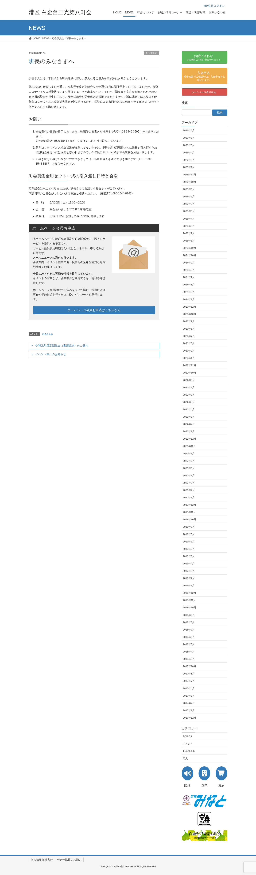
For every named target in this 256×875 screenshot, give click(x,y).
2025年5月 (189, 211)
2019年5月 (189, 556)
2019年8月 (189, 534)
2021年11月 (189, 446)
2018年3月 (189, 659)
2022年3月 (189, 416)
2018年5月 (189, 644)
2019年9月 (189, 526)
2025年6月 (189, 203)
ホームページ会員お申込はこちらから (94, 310)
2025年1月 (189, 240)
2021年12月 (189, 438)
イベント (188, 743)
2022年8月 (189, 387)
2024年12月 (189, 248)
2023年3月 (189, 343)
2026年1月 (189, 167)
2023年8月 (189, 328)
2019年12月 (189, 504)
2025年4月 (189, 218)
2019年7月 (189, 541)
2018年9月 (189, 615)
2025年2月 (189, 233)
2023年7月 (189, 336)
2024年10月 (189, 255)
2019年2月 (189, 578)
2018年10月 (189, 607)
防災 (185, 758)
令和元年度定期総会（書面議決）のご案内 (61, 345)
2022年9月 (189, 380)
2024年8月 (189, 270)
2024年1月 (189, 299)
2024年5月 (189, 284)
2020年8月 (189, 460)
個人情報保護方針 (42, 859)
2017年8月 (189, 673)
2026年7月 (189, 137)
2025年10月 (189, 181)
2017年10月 (189, 666)
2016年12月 (189, 717)
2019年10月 (189, 519)
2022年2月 (189, 424)
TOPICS (187, 736)
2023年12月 (189, 306)
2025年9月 (189, 189)
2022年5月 (189, 402)
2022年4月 (189, 409)
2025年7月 (189, 196)
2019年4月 (189, 563)
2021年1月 (189, 453)
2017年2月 (189, 703)
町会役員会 (151, 53)
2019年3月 (189, 570)
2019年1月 (189, 585)
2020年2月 (189, 490)
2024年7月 (189, 277)
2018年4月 (189, 651)
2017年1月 (189, 710)
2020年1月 (189, 497)
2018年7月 (189, 629)
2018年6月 (189, 637)
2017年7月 (189, 681)
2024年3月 (189, 292)
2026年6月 (189, 145)
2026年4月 (189, 152)
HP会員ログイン (214, 5)
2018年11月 (189, 600)
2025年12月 (189, 174)
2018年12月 (189, 592)
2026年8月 (189, 130)
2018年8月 (189, 622)
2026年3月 (189, 160)
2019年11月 (189, 512)
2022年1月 (189, 431)
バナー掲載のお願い (69, 859)
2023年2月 (189, 350)
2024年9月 (189, 262)
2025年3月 (189, 226)
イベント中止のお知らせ (50, 354)
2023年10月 (189, 314)
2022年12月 (189, 365)
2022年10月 (189, 372)
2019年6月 (189, 549)
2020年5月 (189, 475)
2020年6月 (189, 468)
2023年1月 (189, 358)
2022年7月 (189, 394)
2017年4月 (189, 688)
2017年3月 (189, 695)
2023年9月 (189, 321)
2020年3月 (189, 482)
